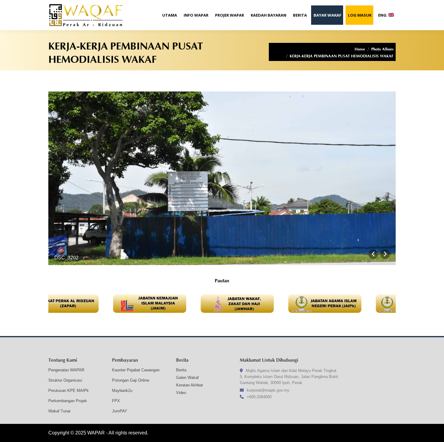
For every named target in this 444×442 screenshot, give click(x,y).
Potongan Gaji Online (130, 380)
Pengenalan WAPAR (66, 370)
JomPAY (119, 411)
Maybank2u (122, 390)
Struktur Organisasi (65, 380)
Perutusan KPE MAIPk (68, 390)
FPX (116, 401)
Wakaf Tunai (59, 411)
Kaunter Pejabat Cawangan (135, 370)
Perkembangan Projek (67, 401)
